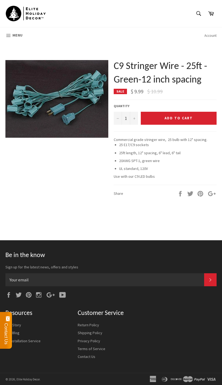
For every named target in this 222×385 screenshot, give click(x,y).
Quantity (121, 106)
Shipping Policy (90, 332)
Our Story (13, 325)
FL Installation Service (23, 340)
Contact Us (86, 356)
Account (210, 35)
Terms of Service (91, 348)
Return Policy (88, 325)
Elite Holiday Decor (28, 379)
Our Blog (12, 332)
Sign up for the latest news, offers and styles (41, 267)
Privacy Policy (89, 340)
